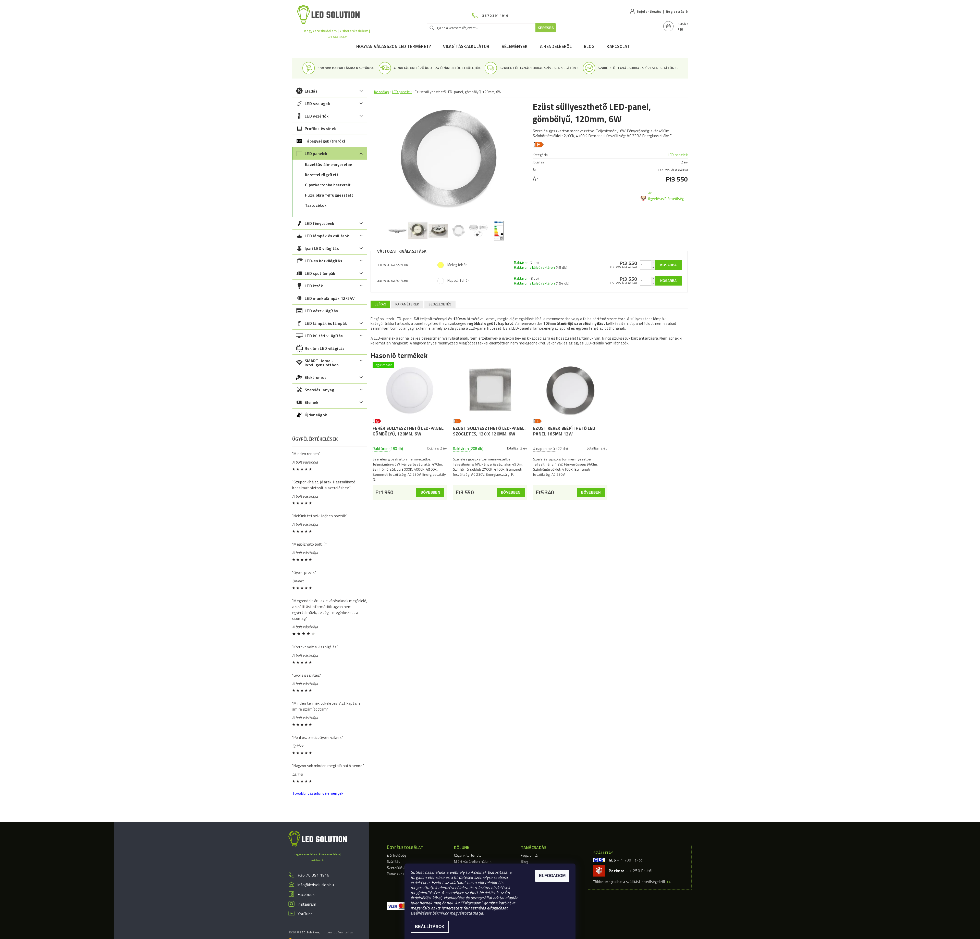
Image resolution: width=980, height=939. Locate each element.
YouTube (305, 914)
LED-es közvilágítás (323, 261)
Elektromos (315, 377)
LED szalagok (317, 103)
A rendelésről (556, 46)
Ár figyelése (655, 195)
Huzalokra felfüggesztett (329, 195)
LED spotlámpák (320, 273)
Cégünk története (468, 855)
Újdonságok (316, 415)
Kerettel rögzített (322, 175)
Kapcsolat (618, 46)
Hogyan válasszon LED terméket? (393, 46)
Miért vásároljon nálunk (473, 861)
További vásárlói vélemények (318, 793)
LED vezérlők (316, 116)
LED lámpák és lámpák (326, 323)
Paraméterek (407, 304)
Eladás (311, 91)
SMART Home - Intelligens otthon (322, 363)
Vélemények (515, 46)
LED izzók (314, 286)
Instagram (307, 904)
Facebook (306, 894)
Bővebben (430, 492)
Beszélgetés (439, 304)
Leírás (380, 304)
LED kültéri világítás (324, 336)
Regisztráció (677, 11)
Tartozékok (315, 205)
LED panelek (316, 153)
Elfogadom (552, 875)
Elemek (311, 402)
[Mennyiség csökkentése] (653, 267)
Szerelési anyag (319, 390)
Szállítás (393, 861)
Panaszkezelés (399, 873)
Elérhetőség (396, 855)
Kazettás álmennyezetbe (328, 164)
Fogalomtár (530, 855)
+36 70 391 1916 (313, 875)
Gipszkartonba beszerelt (328, 185)
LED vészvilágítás (321, 311)
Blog (589, 46)
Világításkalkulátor (466, 46)
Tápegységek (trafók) (325, 141)
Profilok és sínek (320, 128)
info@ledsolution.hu (316, 885)
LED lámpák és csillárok (327, 236)
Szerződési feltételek (404, 867)
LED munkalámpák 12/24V (330, 298)
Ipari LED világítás (322, 248)
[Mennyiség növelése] (653, 262)
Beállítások (430, 926)
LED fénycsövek (319, 223)
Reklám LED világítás (325, 348)
